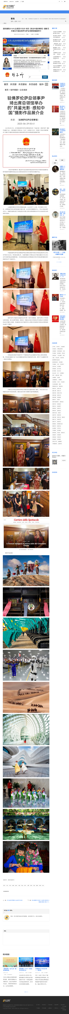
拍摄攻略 (57, 375)
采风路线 (54, 348)
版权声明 (56, 1004)
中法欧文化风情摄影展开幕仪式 (62, 85)
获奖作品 (54, 366)
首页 (23, 18)
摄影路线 (59, 404)
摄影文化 (54, 419)
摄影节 (58, 399)
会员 (58, 364)
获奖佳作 (62, 364)
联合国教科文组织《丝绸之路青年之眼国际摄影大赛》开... (40, 901)
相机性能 (54, 437)
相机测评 (63, 432)
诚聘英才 (50, 1008)
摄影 (60, 384)
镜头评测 (59, 371)
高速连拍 (54, 355)
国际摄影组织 (55, 362)
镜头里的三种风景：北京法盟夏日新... (57, 36)
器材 (16, 885)
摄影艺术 (54, 421)
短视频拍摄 (59, 351)
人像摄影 (60, 379)
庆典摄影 (54, 377)
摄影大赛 (59, 388)
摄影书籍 (54, 417)
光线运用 (57, 357)
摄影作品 (59, 426)
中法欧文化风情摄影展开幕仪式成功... (57, 32)
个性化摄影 (59, 355)
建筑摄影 (54, 368)
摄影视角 (59, 415)
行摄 (19, 885)
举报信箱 (63, 1008)
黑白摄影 (61, 362)
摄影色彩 (54, 410)
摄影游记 (59, 421)
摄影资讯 (5, 880)
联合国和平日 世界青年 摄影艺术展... (57, 40)
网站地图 (50, 1004)
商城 (40, 885)
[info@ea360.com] (64, 1)
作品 (22, 885)
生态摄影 (54, 428)
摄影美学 (59, 406)
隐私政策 (63, 1004)
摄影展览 (54, 423)
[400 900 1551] (62, 1)
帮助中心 (56, 1008)
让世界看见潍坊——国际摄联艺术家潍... (57, 62)
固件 (64, 355)
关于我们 (38, 1004)
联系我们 (44, 1004)
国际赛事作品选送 (56, 359)
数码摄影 (59, 430)
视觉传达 (59, 428)
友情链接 (64, 1009)
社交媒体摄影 (55, 384)
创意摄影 (54, 351)
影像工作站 (54, 441)
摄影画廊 (59, 397)
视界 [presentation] (55, 163)
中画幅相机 (54, 443)
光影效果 (62, 357)
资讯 (10, 885)
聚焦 (26, 18)
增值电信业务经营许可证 (8, 1005)
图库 (37, 885)
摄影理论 (61, 401)
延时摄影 (59, 439)
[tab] (56, 160)
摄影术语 (59, 417)
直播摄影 (60, 441)
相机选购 (59, 437)
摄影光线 (59, 395)
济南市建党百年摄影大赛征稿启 (62, 318)
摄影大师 (59, 390)
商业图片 (63, 382)
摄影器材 (54, 408)
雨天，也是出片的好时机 (62, 191)
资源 (31, 885)
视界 (25, 885)
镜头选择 (54, 373)
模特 (53, 375)
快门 (58, 373)
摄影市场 (54, 415)
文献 (34, 885)
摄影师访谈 (54, 412)
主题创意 (60, 443)
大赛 (28, 885)
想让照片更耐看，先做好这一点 (62, 214)
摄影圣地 (59, 410)
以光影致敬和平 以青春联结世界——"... (57, 58)
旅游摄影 (62, 373)
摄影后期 (54, 397)
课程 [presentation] (56, 160)
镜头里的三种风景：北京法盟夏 (62, 108)
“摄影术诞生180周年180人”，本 (63, 275)
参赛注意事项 (60, 348)
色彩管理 (54, 382)
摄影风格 (54, 393)
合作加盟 (64, 1006)
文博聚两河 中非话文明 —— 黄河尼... (57, 53)
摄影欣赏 (59, 419)
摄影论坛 (54, 406)
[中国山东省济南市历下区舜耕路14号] (59, 1)
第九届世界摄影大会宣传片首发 (14, 900)
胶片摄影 (54, 371)
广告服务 (38, 1008)
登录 (17, 1)
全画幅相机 (54, 379)
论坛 (43, 885)
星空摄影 (54, 439)
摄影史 (59, 412)
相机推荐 (59, 434)
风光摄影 (54, 353)
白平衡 (53, 346)
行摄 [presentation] (62, 160)
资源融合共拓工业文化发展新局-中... (57, 70)
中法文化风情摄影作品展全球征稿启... (57, 66)
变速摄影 (63, 346)
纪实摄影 (59, 366)
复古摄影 (59, 353)
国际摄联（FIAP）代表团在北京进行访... (57, 49)
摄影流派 (54, 404)
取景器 (58, 377)
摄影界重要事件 (11, 880)
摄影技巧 (54, 399)
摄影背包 (61, 386)
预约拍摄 (44, 1008)
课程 (13, 885)
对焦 (64, 351)
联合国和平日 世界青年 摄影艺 (62, 131)
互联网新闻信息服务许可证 (19, 1005)
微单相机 (54, 432)
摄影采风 (54, 388)
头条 (7, 885)
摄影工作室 (59, 393)
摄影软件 (59, 408)
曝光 (61, 375)
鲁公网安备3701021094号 (9, 1006)
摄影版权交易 (55, 386)
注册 (23, 1)
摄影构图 (54, 395)
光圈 (53, 357)
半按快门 (58, 346)
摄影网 (63, 417)
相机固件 (54, 434)
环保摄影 (54, 364)
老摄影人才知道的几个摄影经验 (62, 168)
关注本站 (63, 460)
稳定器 (58, 432)
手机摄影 (54, 430)
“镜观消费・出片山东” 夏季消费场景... (57, 44)
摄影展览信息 (60, 423)
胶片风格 (59, 368)
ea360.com (16, 1008)
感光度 (63, 353)
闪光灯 (58, 382)
